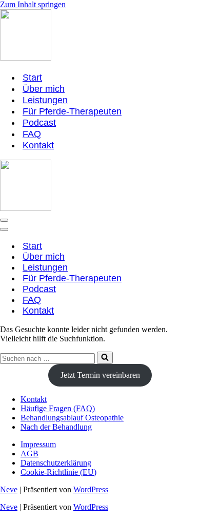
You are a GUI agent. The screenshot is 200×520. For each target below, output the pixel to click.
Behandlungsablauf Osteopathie (72, 417)
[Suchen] (105, 358)
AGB (29, 453)
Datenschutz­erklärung (56, 462)
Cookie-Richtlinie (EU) (58, 472)
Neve (8, 489)
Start (32, 77)
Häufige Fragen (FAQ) (58, 408)
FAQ (32, 134)
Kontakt (38, 145)
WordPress (90, 489)
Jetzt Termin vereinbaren (100, 375)
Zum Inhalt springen (33, 4)
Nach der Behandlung (56, 426)
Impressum (38, 444)
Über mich (44, 89)
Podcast (39, 123)
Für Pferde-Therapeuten (72, 111)
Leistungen (45, 100)
